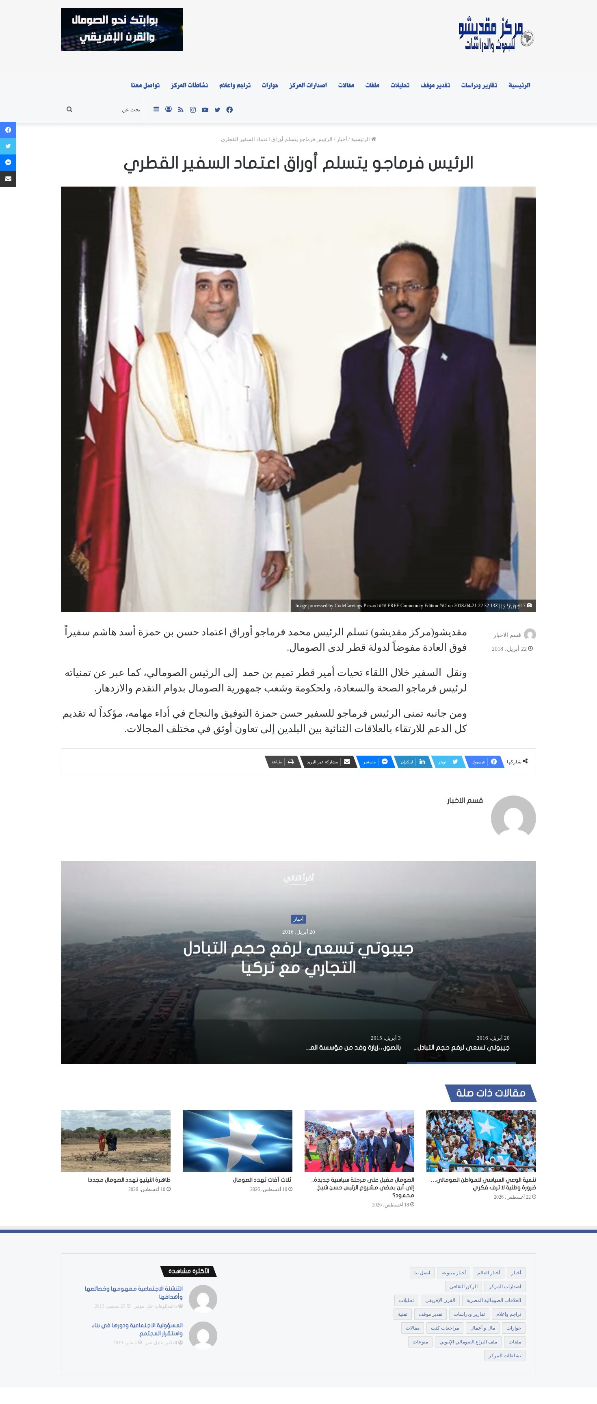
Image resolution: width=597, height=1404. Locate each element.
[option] (298, 962)
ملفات (372, 85)
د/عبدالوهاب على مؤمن (155, 1306)
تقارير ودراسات (479, 85)
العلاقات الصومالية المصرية (494, 1300)
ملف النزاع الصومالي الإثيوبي (468, 1342)
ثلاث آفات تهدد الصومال (262, 1180)
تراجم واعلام (235, 85)
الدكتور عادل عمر (161, 1342)
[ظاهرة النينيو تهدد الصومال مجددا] (116, 1141)
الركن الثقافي (464, 1286)
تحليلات (400, 85)
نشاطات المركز (189, 85)
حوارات (270, 85)
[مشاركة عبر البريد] (8, 179)
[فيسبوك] (8, 130)
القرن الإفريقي (440, 1300)
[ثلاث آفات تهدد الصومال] (237, 1141)
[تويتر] (8, 146)
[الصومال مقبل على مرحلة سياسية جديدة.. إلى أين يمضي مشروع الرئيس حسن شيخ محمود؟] (359, 1141)
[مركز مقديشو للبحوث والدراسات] (495, 36)
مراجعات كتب (445, 1328)
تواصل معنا (145, 85)
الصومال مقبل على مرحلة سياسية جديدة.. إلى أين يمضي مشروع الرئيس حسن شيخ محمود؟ (362, 1187)
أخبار (342, 139)
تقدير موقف (435, 85)
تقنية (402, 1314)
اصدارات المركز (308, 85)
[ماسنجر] (8, 162)
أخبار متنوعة (453, 1273)
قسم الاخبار (507, 635)
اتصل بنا (422, 1273)
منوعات (420, 1342)
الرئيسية (519, 85)
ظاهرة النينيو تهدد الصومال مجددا (129, 1180)
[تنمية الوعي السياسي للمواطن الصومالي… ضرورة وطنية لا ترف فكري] (481, 1141)
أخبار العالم (488, 1273)
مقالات (346, 85)
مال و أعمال (482, 1328)
